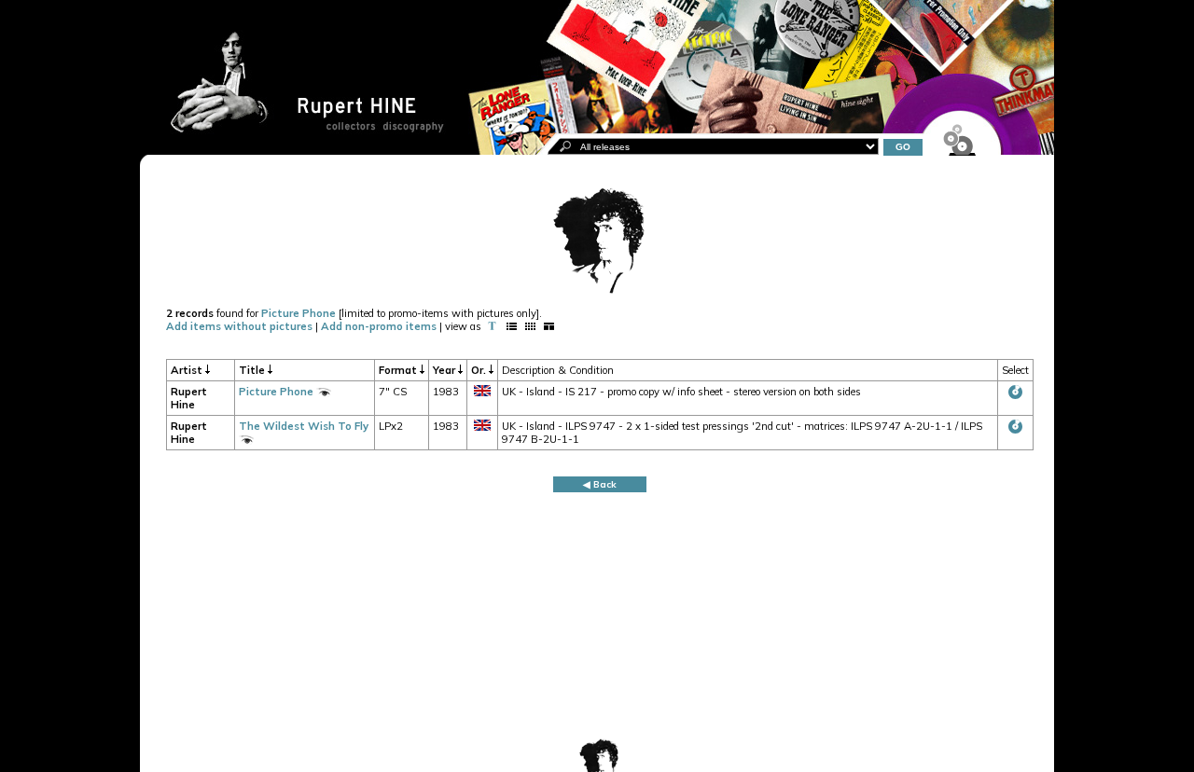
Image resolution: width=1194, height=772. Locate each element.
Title (253, 370)
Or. (480, 370)
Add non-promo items (379, 326)
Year (445, 370)
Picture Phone (298, 313)
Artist (188, 370)
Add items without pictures (239, 326)
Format (399, 370)
